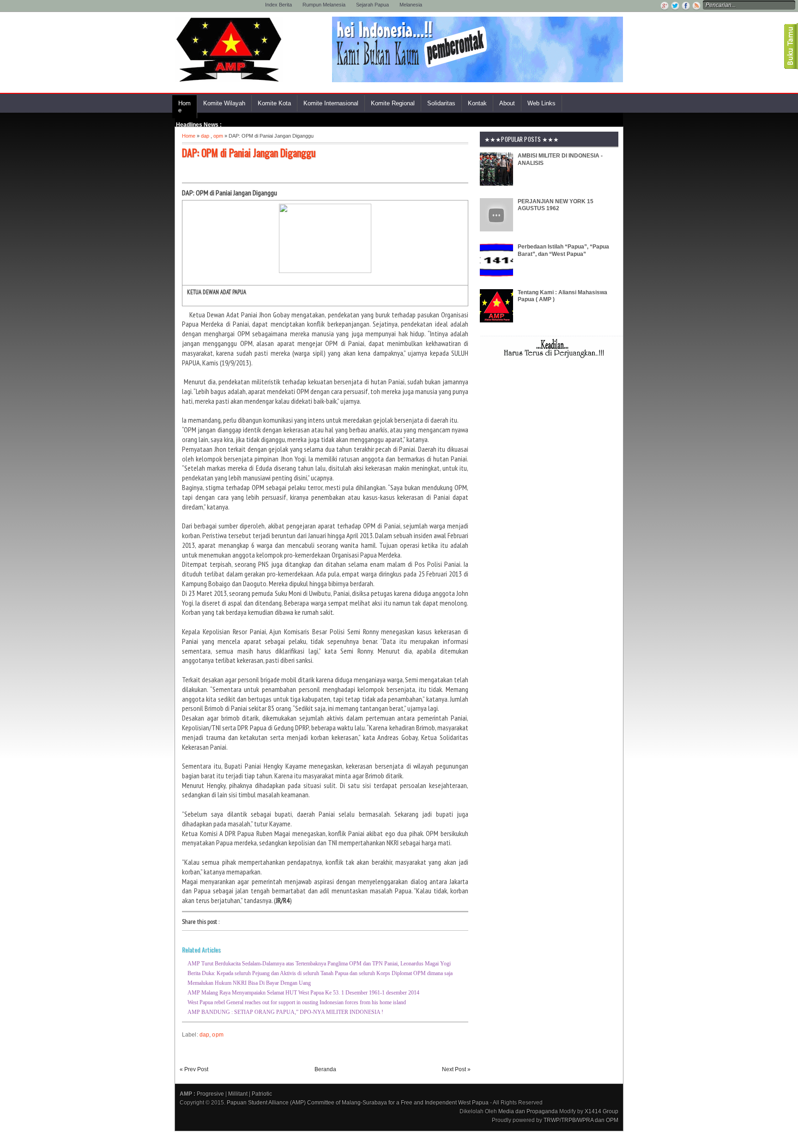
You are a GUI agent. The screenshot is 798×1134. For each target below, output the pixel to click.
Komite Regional (393, 103)
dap (205, 136)
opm (218, 136)
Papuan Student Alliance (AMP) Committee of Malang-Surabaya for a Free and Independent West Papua (358, 1102)
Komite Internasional (330, 103)
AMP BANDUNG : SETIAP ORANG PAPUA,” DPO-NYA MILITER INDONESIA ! (285, 1012)
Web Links (541, 103)
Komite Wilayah (224, 103)
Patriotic (262, 1094)
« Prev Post (194, 1069)
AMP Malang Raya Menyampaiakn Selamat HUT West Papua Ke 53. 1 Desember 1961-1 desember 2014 (303, 992)
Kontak (477, 103)
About (507, 103)
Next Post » (456, 1069)
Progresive (210, 1094)
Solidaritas (441, 103)
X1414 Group (601, 1111)
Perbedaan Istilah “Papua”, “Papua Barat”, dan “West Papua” (563, 250)
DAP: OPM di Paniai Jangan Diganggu (249, 152)
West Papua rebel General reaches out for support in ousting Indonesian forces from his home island (296, 1002)
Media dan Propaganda (528, 1111)
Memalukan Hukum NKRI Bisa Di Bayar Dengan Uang (249, 983)
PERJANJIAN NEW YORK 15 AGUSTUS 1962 (555, 205)
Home (184, 107)
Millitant (238, 1094)
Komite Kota (274, 103)
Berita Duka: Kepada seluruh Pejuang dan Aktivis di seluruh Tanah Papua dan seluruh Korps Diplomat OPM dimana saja (320, 973)
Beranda (325, 1069)
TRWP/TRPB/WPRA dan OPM (581, 1120)
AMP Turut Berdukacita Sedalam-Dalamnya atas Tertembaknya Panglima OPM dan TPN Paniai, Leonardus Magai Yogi (319, 963)
